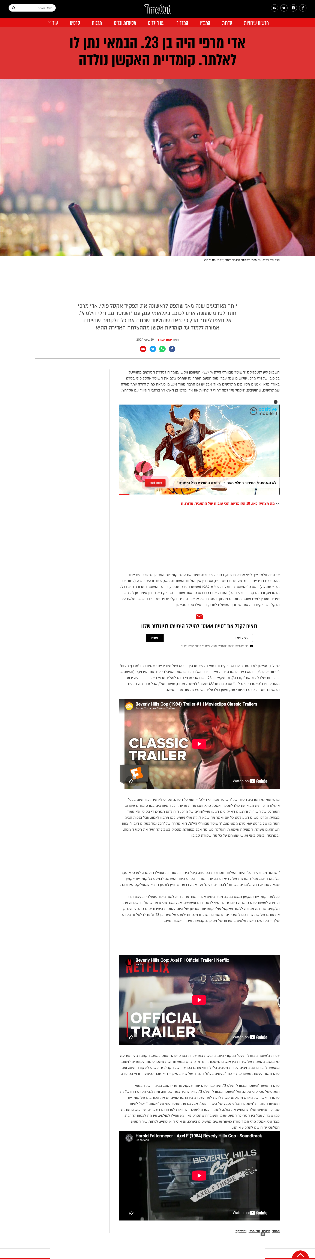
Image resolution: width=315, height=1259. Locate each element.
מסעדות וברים (125, 23)
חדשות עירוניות (256, 23)
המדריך (182, 23)
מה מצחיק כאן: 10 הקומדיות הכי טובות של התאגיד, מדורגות (228, 503)
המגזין (205, 23)
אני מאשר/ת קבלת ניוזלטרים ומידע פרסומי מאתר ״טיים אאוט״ (215, 646)
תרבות (97, 23)
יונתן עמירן (165, 340)
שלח (154, 638)
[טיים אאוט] (157, 11)
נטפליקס (241, 1231)
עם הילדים (156, 23)
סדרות (227, 23)
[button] (276, 402)
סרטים (75, 23)
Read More (155, 481)
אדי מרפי (254, 1231)
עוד (55, 23)
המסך (276, 1231)
